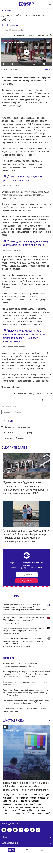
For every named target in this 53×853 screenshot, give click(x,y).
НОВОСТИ (10, 658)
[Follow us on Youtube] (15, 830)
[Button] (19, 35)
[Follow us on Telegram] (26, 830)
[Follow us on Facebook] (3, 830)
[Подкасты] (38, 830)
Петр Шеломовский (9, 25)
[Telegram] (26, 850)
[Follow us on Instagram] (21, 830)
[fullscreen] (49, 64)
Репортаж (6, 10)
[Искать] (41, 850)
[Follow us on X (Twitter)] (9, 830)
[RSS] (32, 830)
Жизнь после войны (14, 42)
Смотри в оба (13, 721)
